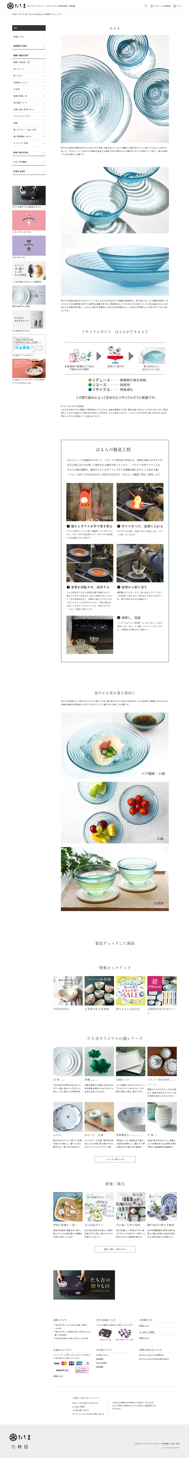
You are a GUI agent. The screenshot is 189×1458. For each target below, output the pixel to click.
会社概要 (99, 1359)
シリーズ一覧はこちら (115, 1159)
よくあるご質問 (78, 1406)
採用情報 (99, 1366)
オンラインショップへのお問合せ (151, 1355)
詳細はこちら (144, 1325)
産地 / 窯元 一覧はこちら (115, 1249)
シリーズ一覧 (23, 14)
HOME (14, 14)
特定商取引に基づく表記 (171, 1443)
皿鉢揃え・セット (20, 82)
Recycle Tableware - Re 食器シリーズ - (42, 14)
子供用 (16, 89)
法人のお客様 (101, 1363)
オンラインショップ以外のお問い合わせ (154, 1359)
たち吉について (102, 1355)
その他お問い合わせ (80, 1410)
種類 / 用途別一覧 (21, 62)
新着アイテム (19, 36)
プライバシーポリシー (153, 1443)
